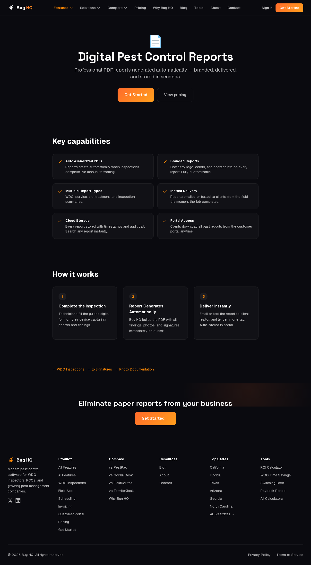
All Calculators (271, 498)
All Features (67, 467)
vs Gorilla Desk (121, 475)
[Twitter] (10, 500)
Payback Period (272, 491)
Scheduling (67, 498)
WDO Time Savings (275, 475)
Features (61, 8)
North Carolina (221, 506)
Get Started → (155, 418)
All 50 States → (222, 514)
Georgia (216, 498)
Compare (115, 8)
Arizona (216, 491)
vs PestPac (118, 467)
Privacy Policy (259, 555)
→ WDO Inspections (68, 369)
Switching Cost (272, 483)
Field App (65, 491)
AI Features (67, 475)
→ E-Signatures (99, 369)
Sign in (267, 8)
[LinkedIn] (18, 500)
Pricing (140, 8)
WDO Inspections (72, 483)
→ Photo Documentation (134, 369)
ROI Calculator (271, 467)
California (217, 467)
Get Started (289, 8)
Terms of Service (289, 555)
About (215, 8)
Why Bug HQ (163, 8)
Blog (183, 8)
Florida (215, 475)
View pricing (175, 94)
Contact (234, 8)
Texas (214, 483)
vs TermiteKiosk (121, 491)
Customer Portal (71, 514)
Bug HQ (25, 460)
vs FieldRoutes (120, 483)
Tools (199, 8)
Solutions (88, 8)
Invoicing (65, 506)
